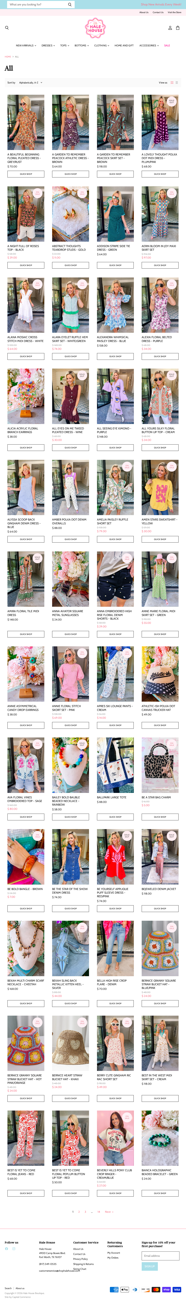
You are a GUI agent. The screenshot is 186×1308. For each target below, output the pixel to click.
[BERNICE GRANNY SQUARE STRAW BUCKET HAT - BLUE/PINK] (160, 948)
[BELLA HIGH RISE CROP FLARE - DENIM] (115, 948)
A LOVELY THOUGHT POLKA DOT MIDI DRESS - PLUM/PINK (159, 158)
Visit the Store (174, 12)
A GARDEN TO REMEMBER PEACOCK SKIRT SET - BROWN (113, 158)
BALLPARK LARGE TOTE (111, 797)
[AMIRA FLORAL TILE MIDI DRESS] (25, 579)
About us (20, 1288)
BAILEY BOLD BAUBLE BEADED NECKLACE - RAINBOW (66, 801)
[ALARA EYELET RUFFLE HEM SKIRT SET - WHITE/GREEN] (70, 305)
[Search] (70, 4)
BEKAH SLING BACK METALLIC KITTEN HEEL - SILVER (68, 984)
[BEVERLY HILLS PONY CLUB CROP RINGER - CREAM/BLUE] (115, 1138)
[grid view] (172, 82)
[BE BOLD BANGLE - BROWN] (25, 856)
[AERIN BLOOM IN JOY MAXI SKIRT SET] (160, 214)
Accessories (148, 45)
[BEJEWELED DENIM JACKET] (160, 856)
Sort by (11, 82)
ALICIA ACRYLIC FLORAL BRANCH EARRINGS (22, 430)
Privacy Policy (80, 1259)
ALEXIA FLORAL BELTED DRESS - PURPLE (157, 339)
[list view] (177, 82)
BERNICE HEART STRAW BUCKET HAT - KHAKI (67, 1077)
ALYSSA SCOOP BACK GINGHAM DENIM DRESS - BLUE (24, 523)
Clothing (100, 45)
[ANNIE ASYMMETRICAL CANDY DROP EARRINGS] (25, 674)
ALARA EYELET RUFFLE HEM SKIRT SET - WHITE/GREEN (70, 339)
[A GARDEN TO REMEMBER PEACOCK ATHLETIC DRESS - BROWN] (70, 122)
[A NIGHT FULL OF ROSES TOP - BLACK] (25, 214)
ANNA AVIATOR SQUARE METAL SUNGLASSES (67, 613)
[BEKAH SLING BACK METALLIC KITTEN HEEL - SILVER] (70, 948)
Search (8, 1288)
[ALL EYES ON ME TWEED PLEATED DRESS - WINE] (70, 396)
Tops (63, 45)
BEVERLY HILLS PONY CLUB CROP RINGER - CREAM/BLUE (114, 1174)
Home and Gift (124, 45)
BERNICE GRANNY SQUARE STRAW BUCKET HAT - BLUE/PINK (159, 984)
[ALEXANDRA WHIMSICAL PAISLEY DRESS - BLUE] (115, 305)
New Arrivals (25, 45)
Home (8, 56)
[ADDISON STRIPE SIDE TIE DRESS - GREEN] (115, 214)
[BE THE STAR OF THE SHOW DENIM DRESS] (70, 856)
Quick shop (26, 174)
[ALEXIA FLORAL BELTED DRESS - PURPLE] (160, 305)
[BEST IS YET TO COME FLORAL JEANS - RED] (25, 1138)
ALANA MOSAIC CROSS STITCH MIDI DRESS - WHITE (25, 339)
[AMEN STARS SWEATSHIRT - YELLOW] (160, 487)
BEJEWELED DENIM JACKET (159, 889)
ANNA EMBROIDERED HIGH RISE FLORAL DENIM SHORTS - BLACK (114, 614)
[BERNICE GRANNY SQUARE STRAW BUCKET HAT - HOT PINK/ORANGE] (25, 1043)
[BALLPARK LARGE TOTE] (115, 765)
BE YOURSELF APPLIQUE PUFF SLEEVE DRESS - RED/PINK (112, 892)
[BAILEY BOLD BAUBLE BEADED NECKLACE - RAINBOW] (70, 765)
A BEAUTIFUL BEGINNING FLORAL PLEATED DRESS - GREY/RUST (24, 158)
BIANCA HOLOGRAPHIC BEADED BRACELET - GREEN (160, 1172)
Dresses (47, 45)
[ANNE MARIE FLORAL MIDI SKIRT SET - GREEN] (160, 579)
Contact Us (158, 12)
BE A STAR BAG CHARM (156, 797)
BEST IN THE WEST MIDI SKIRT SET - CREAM (157, 1077)
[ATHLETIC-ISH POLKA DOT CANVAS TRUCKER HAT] (160, 674)
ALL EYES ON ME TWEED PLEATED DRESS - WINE (68, 430)
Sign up (150, 1266)
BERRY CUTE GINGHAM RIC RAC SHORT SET (114, 1077)
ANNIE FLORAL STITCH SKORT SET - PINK (66, 707)
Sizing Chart (79, 1269)
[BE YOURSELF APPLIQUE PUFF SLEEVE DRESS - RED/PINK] (115, 856)
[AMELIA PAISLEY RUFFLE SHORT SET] (115, 487)
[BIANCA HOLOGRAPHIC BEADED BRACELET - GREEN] (160, 1138)
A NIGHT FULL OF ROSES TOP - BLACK (23, 247)
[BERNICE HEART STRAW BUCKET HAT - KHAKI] (70, 1043)
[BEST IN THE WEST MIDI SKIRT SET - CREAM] (160, 1043)
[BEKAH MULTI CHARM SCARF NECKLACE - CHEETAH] (25, 948)
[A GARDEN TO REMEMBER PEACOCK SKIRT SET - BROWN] (115, 122)
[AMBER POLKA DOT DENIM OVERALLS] (70, 487)
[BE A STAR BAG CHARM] (160, 765)
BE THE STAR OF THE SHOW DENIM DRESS (70, 890)
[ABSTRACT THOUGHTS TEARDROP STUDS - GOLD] (70, 214)
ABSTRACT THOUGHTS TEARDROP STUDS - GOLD (69, 247)
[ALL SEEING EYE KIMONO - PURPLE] (115, 396)
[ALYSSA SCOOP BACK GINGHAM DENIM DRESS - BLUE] (25, 487)
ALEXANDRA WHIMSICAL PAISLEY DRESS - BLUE (113, 339)
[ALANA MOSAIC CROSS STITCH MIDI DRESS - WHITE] (25, 305)
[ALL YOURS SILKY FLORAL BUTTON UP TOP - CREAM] (160, 396)
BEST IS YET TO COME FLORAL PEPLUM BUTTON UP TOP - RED (68, 1174)
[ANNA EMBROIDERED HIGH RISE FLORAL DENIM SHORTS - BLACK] (115, 579)
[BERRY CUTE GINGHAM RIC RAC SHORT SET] (115, 1043)
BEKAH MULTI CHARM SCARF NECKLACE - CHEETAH (25, 982)
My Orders (112, 1257)
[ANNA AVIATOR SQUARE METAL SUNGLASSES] (70, 579)
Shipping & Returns (83, 1264)
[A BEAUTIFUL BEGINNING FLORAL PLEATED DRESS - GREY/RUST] (25, 122)
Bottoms (81, 45)
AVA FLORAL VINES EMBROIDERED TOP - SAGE (24, 799)
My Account (113, 1252)
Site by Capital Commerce (18, 1296)
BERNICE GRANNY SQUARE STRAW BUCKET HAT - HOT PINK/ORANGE (24, 1079)
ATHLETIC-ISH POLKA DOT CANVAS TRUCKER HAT (158, 707)
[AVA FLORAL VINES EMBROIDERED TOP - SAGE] (25, 765)
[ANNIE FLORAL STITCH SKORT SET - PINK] (70, 674)
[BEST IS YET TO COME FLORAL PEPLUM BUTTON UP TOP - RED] (70, 1138)
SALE (167, 45)
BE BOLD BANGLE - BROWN (25, 889)
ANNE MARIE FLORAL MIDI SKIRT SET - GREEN (158, 613)
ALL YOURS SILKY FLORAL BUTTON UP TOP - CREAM (158, 430)
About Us (144, 12)
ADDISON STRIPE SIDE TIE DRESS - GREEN (113, 247)
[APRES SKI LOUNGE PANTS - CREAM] (115, 674)
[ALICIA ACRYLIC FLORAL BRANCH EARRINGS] (25, 396)
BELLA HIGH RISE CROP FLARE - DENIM (112, 982)
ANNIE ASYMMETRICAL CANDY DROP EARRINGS (23, 707)
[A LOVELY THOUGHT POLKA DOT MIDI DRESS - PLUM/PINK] (160, 122)
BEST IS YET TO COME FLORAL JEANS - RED (21, 1172)
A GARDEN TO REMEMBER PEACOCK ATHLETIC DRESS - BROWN (70, 158)
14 (99, 1211)
